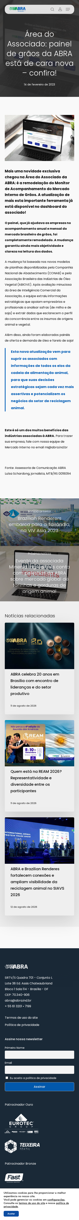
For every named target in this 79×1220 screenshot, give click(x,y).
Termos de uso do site (21, 1017)
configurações (56, 1200)
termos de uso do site (32, 1203)
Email (8, 1063)
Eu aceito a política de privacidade (33, 1078)
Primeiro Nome (15, 1048)
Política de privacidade (22, 1025)
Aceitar (11, 1213)
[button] (68, 9)
